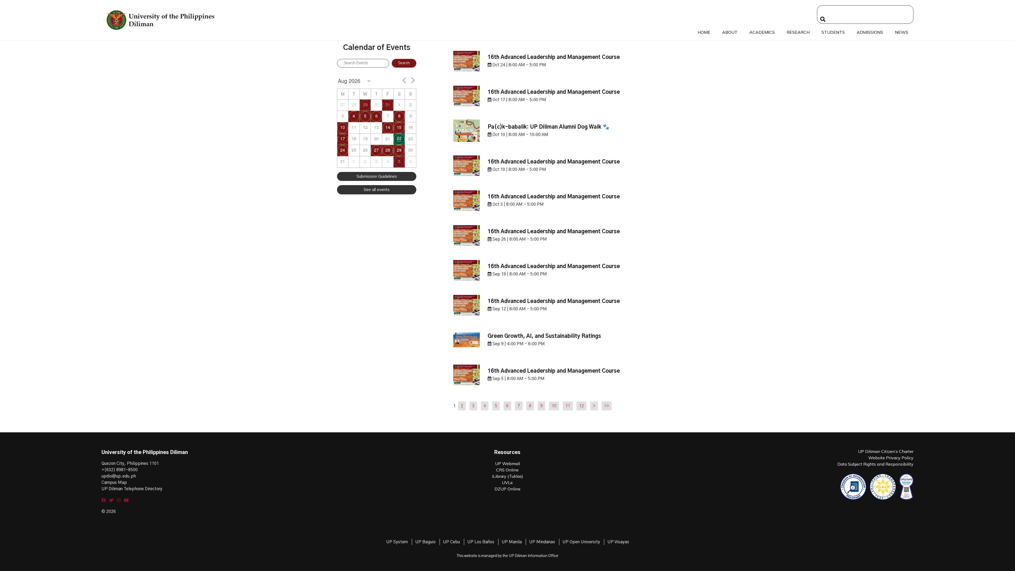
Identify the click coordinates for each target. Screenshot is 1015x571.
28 (387, 150)
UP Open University (581, 542)
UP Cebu (451, 542)
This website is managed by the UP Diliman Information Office (507, 556)
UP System (397, 542)
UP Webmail (507, 463)
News (901, 32)
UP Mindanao (542, 542)
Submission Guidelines (377, 176)
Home (704, 32)
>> (606, 406)
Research (798, 32)
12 (581, 406)
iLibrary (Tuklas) (507, 476)
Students (833, 32)
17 (342, 138)
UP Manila (512, 542)
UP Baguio (425, 542)
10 (342, 127)
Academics (762, 32)
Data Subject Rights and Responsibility (875, 464)
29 (365, 104)
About (729, 32)
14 (387, 127)
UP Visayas (618, 542)
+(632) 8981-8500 (120, 470)
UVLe (507, 482)
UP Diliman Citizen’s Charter (886, 451)
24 (342, 150)
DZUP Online (507, 489)
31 (387, 104)
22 (399, 138)
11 (567, 406)
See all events (377, 189)
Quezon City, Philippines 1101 (130, 463)
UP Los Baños (480, 542)
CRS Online (507, 469)
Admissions (870, 32)
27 (376, 150)
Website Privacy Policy (891, 457)
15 (399, 127)
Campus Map (114, 482)
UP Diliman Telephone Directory (132, 489)
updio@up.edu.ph (119, 476)
